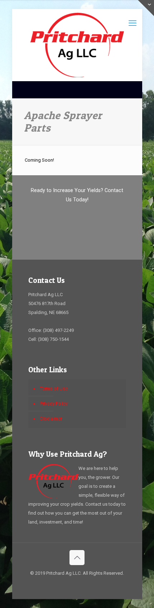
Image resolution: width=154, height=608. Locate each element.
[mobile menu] (132, 23)
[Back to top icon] (77, 557)
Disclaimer (51, 418)
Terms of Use (54, 388)
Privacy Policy (54, 403)
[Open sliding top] (146, 8)
